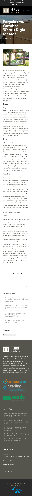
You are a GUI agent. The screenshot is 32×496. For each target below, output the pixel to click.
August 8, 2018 (8, 38)
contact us (11, 260)
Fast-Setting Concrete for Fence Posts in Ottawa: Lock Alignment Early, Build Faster (16, 307)
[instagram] (19, 4)
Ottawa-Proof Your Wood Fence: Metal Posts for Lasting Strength (16, 439)
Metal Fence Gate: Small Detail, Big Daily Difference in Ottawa (16, 434)
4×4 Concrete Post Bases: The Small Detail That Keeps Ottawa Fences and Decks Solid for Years (16, 314)
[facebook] (13, 4)
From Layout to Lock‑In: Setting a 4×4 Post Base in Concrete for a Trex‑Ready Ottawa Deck (16, 299)
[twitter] (16, 4)
